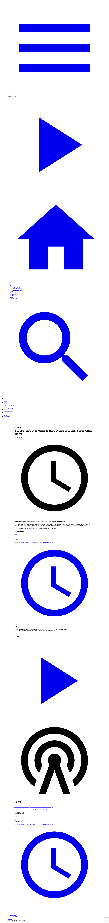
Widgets (12, 285)
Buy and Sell (13, 294)
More (15, 534)
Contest (12, 291)
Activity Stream (17, 287)
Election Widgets (17, 290)
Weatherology (13, 298)
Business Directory (14, 292)
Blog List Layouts (17, 288)
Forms (11, 297)
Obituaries (12, 295)
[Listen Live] (54, 679)
